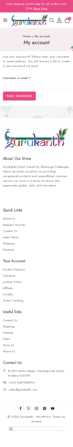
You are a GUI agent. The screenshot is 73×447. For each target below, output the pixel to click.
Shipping (8, 243)
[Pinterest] (44, 408)
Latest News (11, 237)
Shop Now (40, 8)
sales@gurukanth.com (23, 389)
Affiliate (8, 288)
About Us (9, 219)
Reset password (19, 96)
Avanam (36, 421)
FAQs (6, 339)
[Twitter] (28, 408)
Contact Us (10, 231)
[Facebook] (20, 408)
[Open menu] (5, 20)
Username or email (23, 77)
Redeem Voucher (14, 225)
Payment (8, 250)
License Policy (12, 282)
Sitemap (8, 333)
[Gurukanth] (30, 20)
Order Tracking (13, 300)
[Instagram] (36, 408)
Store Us (8, 345)
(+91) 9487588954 (22, 382)
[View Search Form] (51, 20)
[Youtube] (52, 408)
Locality (8, 294)
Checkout (9, 276)
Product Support (14, 269)
